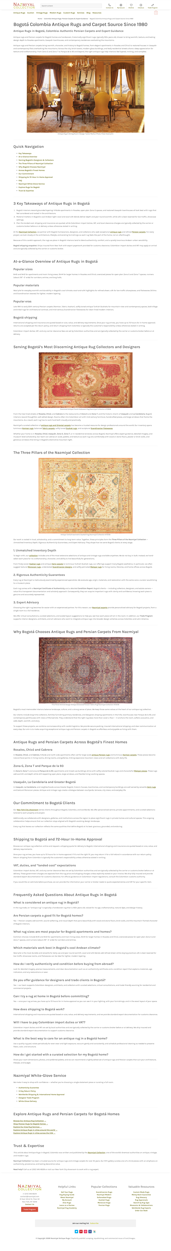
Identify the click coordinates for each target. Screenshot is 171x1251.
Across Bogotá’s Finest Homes (32, 170)
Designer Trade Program (29, 1098)
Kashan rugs (34, 564)
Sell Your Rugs (67, 1192)
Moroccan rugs (34, 567)
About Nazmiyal (66, 1197)
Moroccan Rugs (104, 1203)
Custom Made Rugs (141, 1192)
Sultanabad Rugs (104, 1197)
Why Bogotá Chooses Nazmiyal (32, 167)
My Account (121, 8)
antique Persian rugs (101, 755)
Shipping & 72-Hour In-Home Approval (36, 177)
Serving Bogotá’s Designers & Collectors (36, 160)
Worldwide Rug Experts (141, 1208)
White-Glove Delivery (28, 1101)
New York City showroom (27, 810)
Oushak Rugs (104, 1200)
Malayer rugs (96, 567)
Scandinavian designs (62, 567)
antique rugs (115, 232)
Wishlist (131, 8)
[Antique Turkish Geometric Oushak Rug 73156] (86, 495)
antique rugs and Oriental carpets (56, 425)
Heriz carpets (57, 564)
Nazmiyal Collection (27, 232)
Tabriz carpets (48, 428)
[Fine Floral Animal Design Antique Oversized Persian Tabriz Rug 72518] (86, 670)
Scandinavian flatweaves (102, 428)
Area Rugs (67, 1203)
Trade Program (152, 8)
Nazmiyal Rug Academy (67, 1208)
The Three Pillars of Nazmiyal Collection (36, 163)
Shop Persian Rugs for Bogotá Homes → (30, 1124)
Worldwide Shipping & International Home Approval (42, 1094)
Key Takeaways (25, 153)
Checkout (141, 8)
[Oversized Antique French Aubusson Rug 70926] (86, 380)
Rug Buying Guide (66, 1195)
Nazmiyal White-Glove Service (32, 184)
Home (40, 19)
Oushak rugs (71, 428)
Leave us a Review (66, 1205)
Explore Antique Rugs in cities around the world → (35, 1130)
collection (33, 555)
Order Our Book (141, 1210)
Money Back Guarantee (141, 1195)
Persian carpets (138, 232)
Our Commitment (26, 174)
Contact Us (109, 8)
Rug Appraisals (141, 1200)
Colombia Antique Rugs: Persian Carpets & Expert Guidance (66, 19)
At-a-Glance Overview (28, 157)
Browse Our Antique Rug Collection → (29, 1121)
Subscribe (94, 1223)
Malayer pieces (140, 771)
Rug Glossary (141, 1197)
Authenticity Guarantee (29, 1088)
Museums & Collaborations (141, 1205)
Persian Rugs (104, 1205)
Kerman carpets (130, 755)
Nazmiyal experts (99, 607)
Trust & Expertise (26, 191)
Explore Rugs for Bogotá (29, 187)
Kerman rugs (27, 428)
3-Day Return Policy (27, 1091)
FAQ (20, 180)
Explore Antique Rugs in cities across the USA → (34, 1133)
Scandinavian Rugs (104, 1192)
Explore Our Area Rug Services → (27, 1127)
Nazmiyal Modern (104, 1195)
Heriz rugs (151, 787)
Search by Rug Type (141, 1203)
